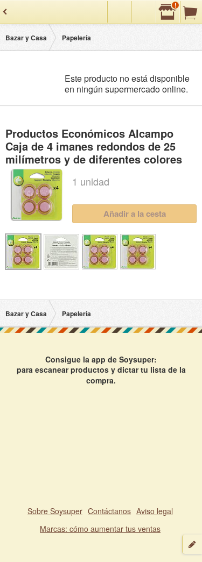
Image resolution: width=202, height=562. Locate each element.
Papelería (76, 37)
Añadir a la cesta (134, 213)
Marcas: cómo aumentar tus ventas (100, 528)
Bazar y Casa (26, 37)
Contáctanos (109, 511)
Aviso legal (154, 511)
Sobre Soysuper (54, 511)
